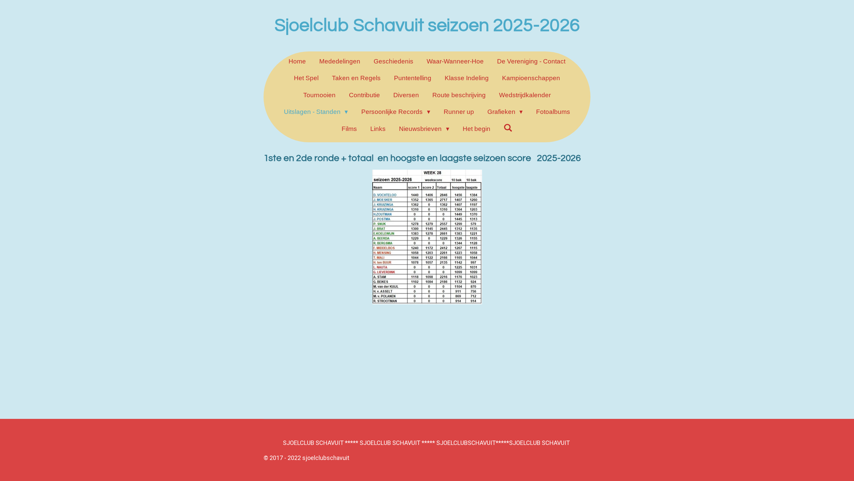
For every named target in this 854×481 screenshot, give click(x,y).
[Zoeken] (508, 128)
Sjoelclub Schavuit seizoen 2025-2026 (427, 25)
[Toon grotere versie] (427, 237)
